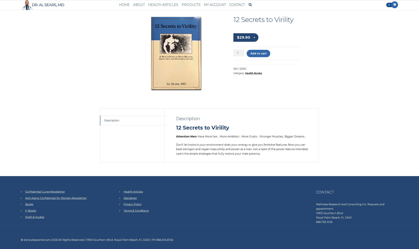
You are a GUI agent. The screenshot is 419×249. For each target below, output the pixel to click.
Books (29, 204)
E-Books (30, 210)
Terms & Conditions (136, 210)
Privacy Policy (133, 204)
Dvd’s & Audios (34, 217)
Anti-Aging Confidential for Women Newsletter (56, 198)
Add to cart (258, 53)
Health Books (253, 73)
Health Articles (133, 191)
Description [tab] (111, 120)
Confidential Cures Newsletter (45, 191)
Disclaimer (130, 198)
